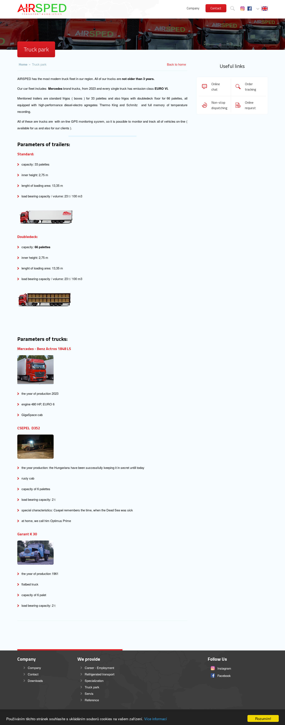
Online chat (215, 86)
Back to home (176, 64)
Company (193, 8)
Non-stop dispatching (218, 105)
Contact (216, 8)
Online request (250, 105)
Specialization (94, 680)
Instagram (242, 8)
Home (23, 64)
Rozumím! (263, 718)
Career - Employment (99, 667)
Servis (89, 693)
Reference (92, 700)
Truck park (39, 64)
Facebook (249, 8)
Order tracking (250, 86)
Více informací (155, 718)
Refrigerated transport (99, 674)
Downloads (35, 680)
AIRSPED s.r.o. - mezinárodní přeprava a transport (41, 9)
